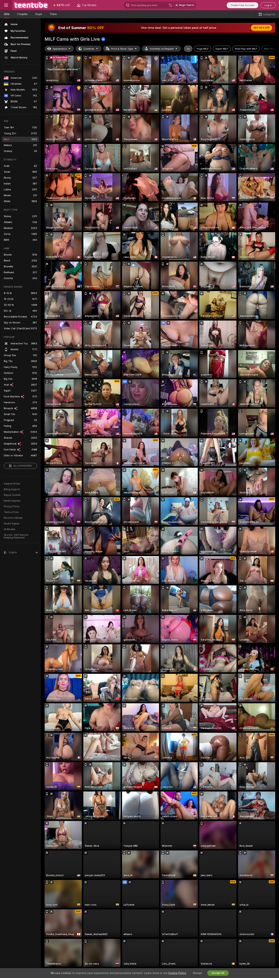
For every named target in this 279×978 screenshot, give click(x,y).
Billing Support (12, 489)
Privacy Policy (11, 506)
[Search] (170, 5)
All (188, 48)
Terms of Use (11, 512)
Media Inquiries (12, 500)
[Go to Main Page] (31, 5)
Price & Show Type (122, 48)
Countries (89, 48)
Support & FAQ (12, 483)
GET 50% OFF (262, 27)
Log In (268, 5)
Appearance (60, 48)
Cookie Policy (177, 973)
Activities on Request (162, 48)
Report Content (12, 495)
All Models (9, 529)
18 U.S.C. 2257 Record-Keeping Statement (16, 536)
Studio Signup (11, 523)
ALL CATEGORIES (22, 465)
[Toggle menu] (6, 5)
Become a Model (13, 518)
